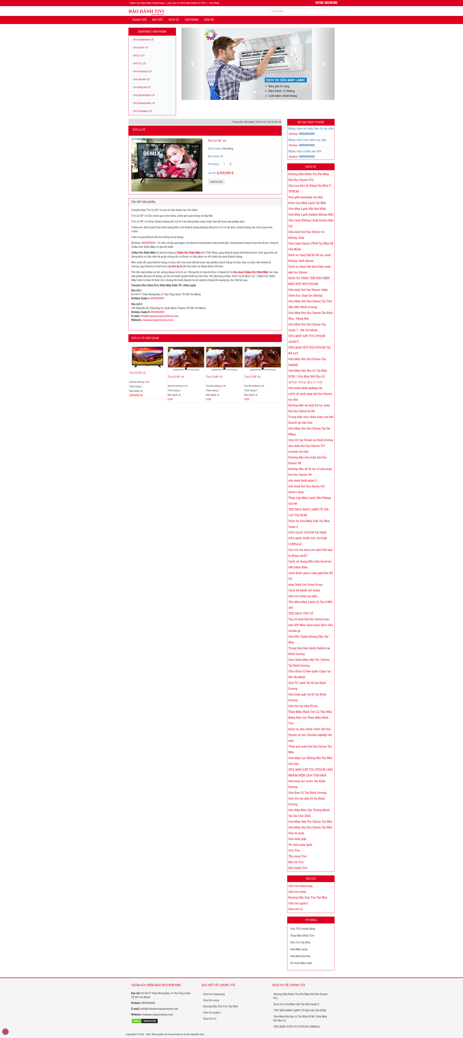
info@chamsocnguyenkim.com (159, 316)
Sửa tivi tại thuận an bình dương (310, 440)
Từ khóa (311, 920)
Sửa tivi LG (295, 909)
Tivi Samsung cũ (143, 39)
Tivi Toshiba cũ (142, 111)
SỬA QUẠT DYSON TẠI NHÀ (307, 532)
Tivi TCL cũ (139, 63)
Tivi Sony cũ (140, 47)
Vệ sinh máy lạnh (300, 844)
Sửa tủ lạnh (296, 833)
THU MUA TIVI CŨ (300, 613)
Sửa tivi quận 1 (298, 903)
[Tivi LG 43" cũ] (186, 359)
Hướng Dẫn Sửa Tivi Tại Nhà (307, 897)
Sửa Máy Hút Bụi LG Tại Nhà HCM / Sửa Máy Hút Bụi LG (300, 1018)
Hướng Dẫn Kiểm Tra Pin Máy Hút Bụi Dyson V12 (300, 996)
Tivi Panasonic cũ (143, 103)
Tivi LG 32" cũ (137, 372)
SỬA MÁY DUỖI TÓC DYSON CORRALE (296, 1026)
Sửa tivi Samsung (300, 886)
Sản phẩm (191, 19)
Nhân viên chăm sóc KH (304, 151)
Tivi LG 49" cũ (214, 376)
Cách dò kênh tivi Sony (304, 590)
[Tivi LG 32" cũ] (147, 357)
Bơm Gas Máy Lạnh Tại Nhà (307, 203)
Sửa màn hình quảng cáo (305, 388)
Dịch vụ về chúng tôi (288, 985)
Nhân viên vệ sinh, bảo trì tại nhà (311, 128)
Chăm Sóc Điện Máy (189, 252)
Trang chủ (139, 19)
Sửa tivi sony (297, 891)
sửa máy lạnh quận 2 (302, 480)
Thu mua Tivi (297, 856)
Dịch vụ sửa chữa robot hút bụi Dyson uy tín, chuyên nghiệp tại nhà (310, 734)
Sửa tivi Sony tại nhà (302, 596)
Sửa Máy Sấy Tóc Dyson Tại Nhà (310, 821)
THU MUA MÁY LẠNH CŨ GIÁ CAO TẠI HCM (299, 1010)
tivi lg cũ (177, 266)
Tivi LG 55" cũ (252, 376)
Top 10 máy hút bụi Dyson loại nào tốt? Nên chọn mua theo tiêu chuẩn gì (310, 625)
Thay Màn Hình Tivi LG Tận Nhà (310, 712)
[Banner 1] (266, 75)
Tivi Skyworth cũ (143, 95)
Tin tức (311, 878)
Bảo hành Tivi (297, 868)
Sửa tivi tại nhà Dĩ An (303, 706)
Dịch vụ (174, 19)
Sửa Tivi (294, 850)
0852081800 (216, 181)
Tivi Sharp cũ (141, 79)
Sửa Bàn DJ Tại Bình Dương (307, 792)
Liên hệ (209, 19)
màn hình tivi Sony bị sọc (305, 584)
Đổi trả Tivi (295, 862)
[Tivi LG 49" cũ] (224, 359)
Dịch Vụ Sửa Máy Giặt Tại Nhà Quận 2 (296, 1004)
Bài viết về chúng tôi (218, 985)
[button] (192, 64)
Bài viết (157, 19)
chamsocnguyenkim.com (157, 320)
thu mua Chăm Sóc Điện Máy (250, 272)
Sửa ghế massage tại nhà (305, 197)
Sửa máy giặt (297, 839)
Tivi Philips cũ (141, 87)
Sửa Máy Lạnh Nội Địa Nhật (307, 208)
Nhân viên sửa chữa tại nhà (307, 140)
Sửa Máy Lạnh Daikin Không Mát (311, 214)
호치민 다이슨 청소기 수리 (305, 382)
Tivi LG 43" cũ (176, 376)
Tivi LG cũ (138, 55)
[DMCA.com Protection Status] (144, 1020)
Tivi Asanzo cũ (142, 71)
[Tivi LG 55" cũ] (262, 359)
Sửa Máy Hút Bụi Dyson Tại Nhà (310, 827)
